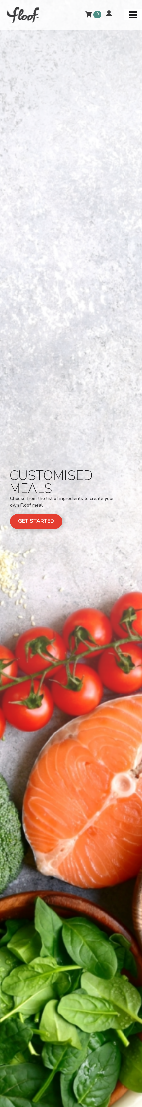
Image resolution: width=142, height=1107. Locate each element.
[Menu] (133, 14)
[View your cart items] (88, 15)
